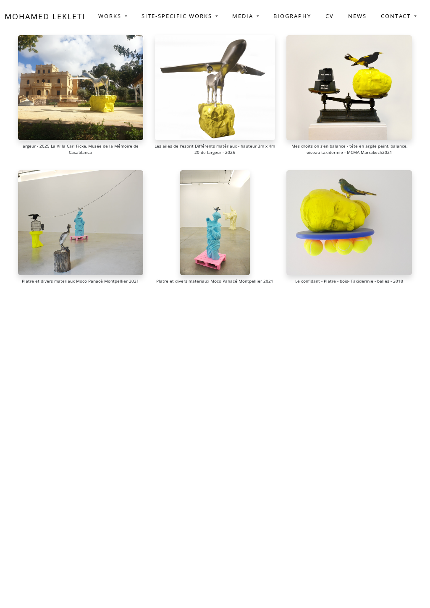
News (357, 16)
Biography (292, 16)
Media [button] (243, 16)
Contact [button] (397, 16)
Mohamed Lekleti (45, 16)
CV (329, 16)
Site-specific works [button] (178, 16)
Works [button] (110, 16)
